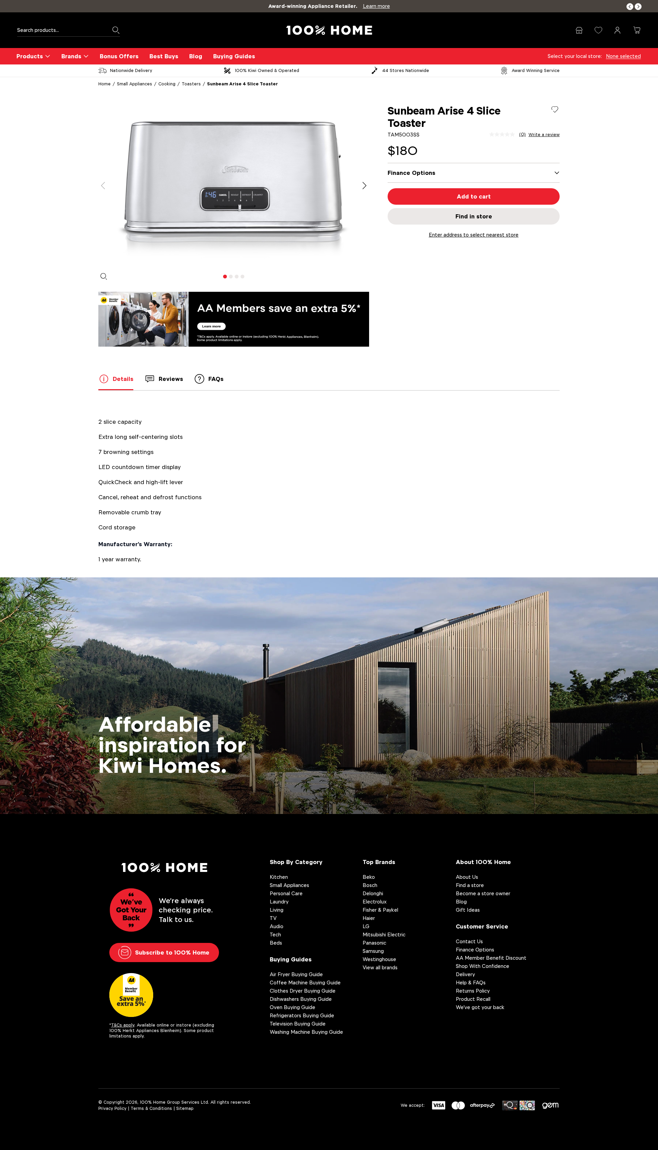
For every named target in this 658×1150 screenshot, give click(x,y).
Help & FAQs (471, 982)
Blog (195, 56)
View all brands (380, 967)
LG (366, 926)
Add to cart (474, 196)
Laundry (279, 901)
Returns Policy (473, 990)
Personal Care (286, 893)
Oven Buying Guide (292, 1007)
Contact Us (469, 941)
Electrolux (375, 901)
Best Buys (163, 56)
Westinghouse (379, 959)
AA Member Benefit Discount (491, 957)
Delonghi (373, 893)
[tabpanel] (233, 186)
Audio (276, 926)
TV (273, 918)
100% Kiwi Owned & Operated (267, 70)
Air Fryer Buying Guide (296, 974)
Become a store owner (483, 893)
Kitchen (279, 876)
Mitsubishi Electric (384, 934)
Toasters (191, 84)
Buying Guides (234, 56)
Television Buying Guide (298, 1023)
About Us (467, 876)
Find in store (473, 216)
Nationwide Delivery (131, 70)
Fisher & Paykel (380, 909)
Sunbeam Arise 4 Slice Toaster (242, 84)
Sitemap (185, 1108)
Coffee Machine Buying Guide (305, 982)
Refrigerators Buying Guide (302, 1015)
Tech (275, 934)
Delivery (465, 974)
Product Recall (473, 999)
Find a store (470, 885)
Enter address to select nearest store (474, 234)
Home (104, 84)
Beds (276, 942)
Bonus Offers (119, 56)
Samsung (373, 951)
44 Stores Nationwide (405, 70)
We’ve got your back (480, 1007)
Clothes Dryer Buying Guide (303, 990)
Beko (369, 876)
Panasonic (374, 942)
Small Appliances (134, 84)
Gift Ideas (468, 909)
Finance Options (475, 949)
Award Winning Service (536, 70)
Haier (369, 918)
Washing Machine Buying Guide (306, 1031)
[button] (629, 6)
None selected (623, 56)
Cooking (166, 84)
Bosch (370, 885)
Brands (71, 56)
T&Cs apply (122, 1025)
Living (276, 909)
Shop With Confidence (482, 966)
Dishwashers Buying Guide (301, 999)
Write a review (544, 135)
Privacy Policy (112, 1108)
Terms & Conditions (151, 1108)
